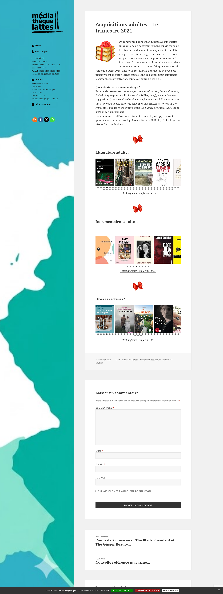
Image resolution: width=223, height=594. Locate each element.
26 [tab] (172, 187)
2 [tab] (101, 187)
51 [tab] (169, 189)
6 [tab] (113, 187)
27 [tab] (175, 187)
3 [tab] (104, 187)
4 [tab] (107, 187)
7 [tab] (116, 187)
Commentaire (104, 407)
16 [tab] (142, 187)
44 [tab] (148, 189)
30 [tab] (107, 189)
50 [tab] (166, 189)
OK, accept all (123, 590)
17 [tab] (145, 187)
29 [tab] (104, 189)
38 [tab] (130, 189)
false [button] (99, 172)
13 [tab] (133, 187)
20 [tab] (154, 187)
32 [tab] (113, 189)
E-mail (100, 464)
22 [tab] (160, 187)
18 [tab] (148, 187)
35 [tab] (121, 189)
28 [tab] (178, 187)
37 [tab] (127, 189)
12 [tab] (130, 187)
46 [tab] (154, 189)
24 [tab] (166, 187)
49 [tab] (163, 189)
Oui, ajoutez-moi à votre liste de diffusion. (124, 491)
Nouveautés (148, 359)
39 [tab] (133, 189)
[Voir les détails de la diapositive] (104, 172)
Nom (99, 450)
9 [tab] (121, 187)
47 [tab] (157, 189)
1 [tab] (98, 187)
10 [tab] (124, 187)
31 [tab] (110, 189)
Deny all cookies (148, 590)
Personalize (170, 590)
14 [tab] (136, 187)
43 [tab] (145, 189)
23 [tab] (163, 187)
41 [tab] (139, 189)
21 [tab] (157, 187)
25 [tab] (169, 187)
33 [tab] (116, 189)
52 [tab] (172, 189)
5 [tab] (110, 187)
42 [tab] (142, 189)
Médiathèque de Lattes (127, 359)
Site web (100, 477)
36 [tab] (124, 189)
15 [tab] (139, 187)
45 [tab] (151, 189)
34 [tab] (119, 189)
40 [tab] (136, 189)
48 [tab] (160, 189)
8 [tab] (119, 187)
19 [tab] (151, 187)
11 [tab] (127, 187)
